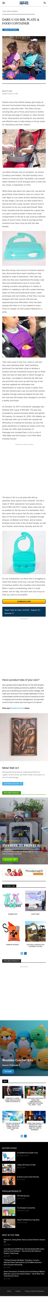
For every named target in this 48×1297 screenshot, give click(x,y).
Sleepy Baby (35, 914)
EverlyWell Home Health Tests (27, 1153)
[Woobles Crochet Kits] (24, 1048)
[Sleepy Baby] (35, 901)
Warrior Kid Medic (12, 944)
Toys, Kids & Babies (10, 11)
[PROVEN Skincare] (8, 1199)
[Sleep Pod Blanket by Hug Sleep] (8, 1223)
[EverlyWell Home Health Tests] (8, 1156)
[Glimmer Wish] (12, 901)
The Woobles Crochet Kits (26, 1208)
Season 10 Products (10, 30)
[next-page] (25, 953)
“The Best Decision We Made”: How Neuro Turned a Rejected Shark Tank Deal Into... (12, 1127)
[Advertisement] (24, 470)
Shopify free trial (17, 708)
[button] (3, 3)
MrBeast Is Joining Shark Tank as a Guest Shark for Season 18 (13, 1100)
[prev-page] (21, 953)
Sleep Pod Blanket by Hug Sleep (28, 1220)
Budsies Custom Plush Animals (28, 1177)
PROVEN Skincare (23, 1196)
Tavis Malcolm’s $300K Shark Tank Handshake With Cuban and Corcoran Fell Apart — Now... (35, 1102)
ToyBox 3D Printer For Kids (26, 1165)
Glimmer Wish (12, 914)
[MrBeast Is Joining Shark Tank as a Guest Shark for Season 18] (12, 1092)
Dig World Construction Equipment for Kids (35, 945)
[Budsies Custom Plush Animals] (8, 1180)
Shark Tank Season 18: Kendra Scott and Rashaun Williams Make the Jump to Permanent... (35, 1127)
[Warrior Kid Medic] (12, 931)
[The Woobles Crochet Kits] (8, 1211)
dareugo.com (24, 601)
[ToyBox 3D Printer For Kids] (8, 1168)
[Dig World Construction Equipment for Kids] (35, 931)
